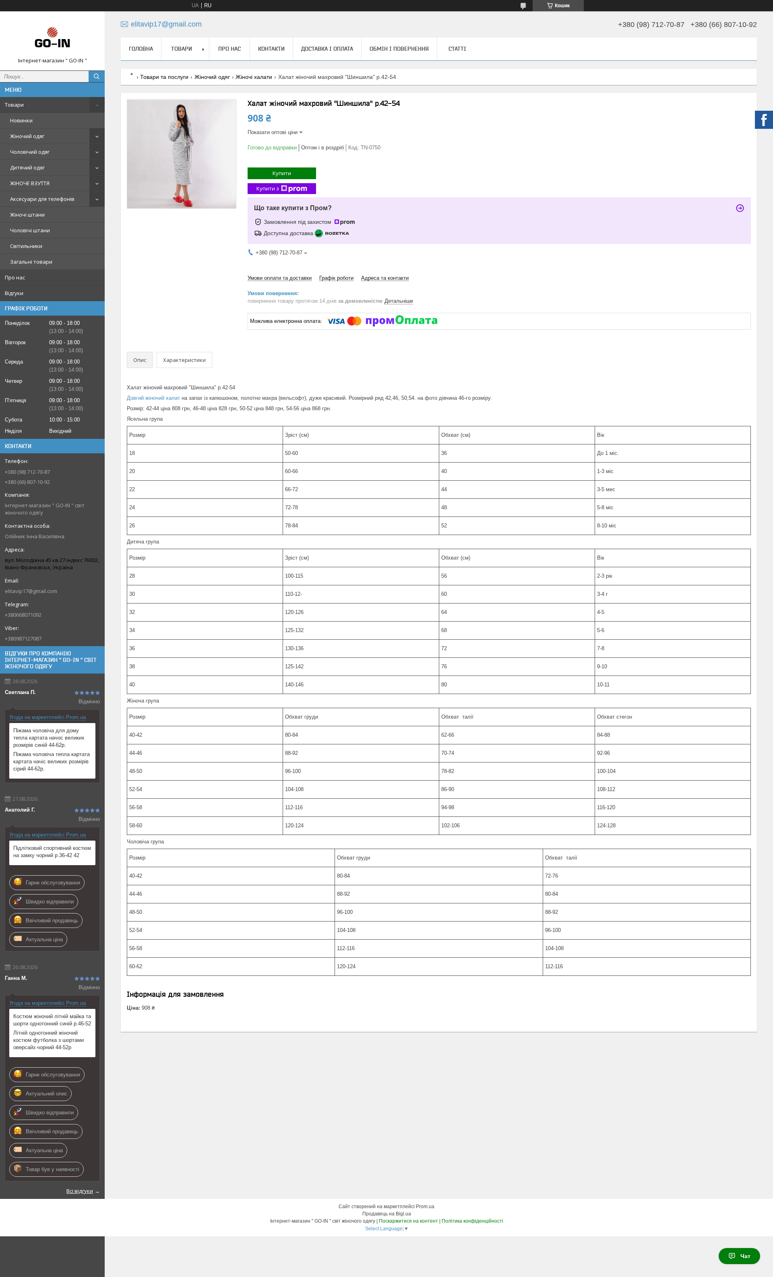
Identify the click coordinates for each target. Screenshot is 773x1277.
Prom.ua (425, 1206)
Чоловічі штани (30, 230)
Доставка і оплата (327, 48)
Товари (14, 104)
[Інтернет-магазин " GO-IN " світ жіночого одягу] (52, 37)
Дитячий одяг (27, 167)
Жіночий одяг (27, 136)
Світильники (26, 246)
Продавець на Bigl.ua (386, 1214)
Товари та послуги (164, 77)
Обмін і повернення (399, 48)
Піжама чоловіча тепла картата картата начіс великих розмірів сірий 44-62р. (51, 761)
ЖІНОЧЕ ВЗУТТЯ (30, 183)
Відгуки (14, 293)
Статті (457, 48)
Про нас (15, 277)
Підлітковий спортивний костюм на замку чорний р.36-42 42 (52, 851)
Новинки (21, 120)
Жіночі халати (254, 77)
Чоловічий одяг (30, 151)
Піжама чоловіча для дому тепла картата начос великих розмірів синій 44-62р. (49, 737)
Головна (141, 48)
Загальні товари (31, 261)
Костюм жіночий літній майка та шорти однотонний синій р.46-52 (52, 1020)
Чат (745, 1256)
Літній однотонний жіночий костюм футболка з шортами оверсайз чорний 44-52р (48, 1040)
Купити (282, 173)
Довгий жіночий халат (153, 398)
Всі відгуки (79, 1190)
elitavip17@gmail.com (31, 591)
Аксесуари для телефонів (42, 199)
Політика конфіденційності (472, 1221)
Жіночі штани (27, 214)
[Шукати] (97, 76)
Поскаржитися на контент (408, 1221)
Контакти (271, 48)
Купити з (267, 188)
